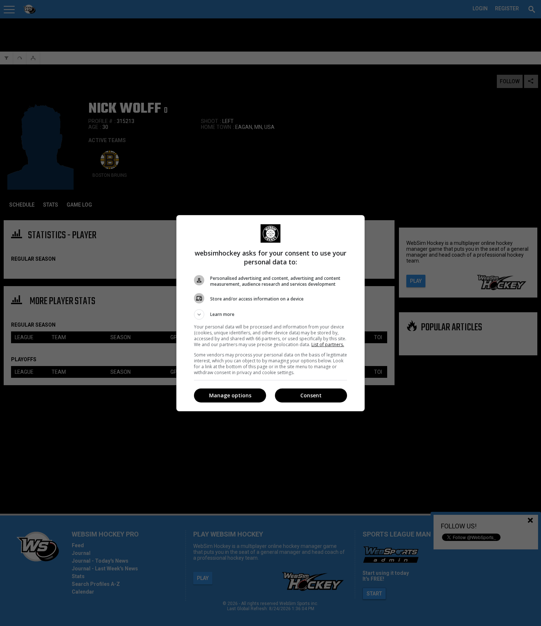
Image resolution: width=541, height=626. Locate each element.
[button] (270, 314)
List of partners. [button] (327, 344)
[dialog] (270, 313)
